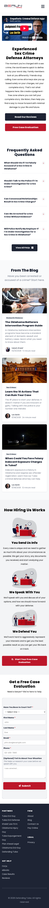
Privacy (31, 842)
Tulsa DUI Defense (11, 820)
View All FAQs (23, 247)
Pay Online (33, 828)
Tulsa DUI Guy (8, 816)
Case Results (8, 874)
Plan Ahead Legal (10, 843)
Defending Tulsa (10, 851)
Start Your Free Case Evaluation (26, 661)
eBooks (5, 870)
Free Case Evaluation (25, 127)
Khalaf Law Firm (9, 824)
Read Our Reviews (25, 116)
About (31, 816)
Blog (30, 820)
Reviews (6, 878)
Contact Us (33, 824)
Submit (26, 785)
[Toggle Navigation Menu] (43, 6)
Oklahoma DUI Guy (11, 847)
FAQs (4, 866)
